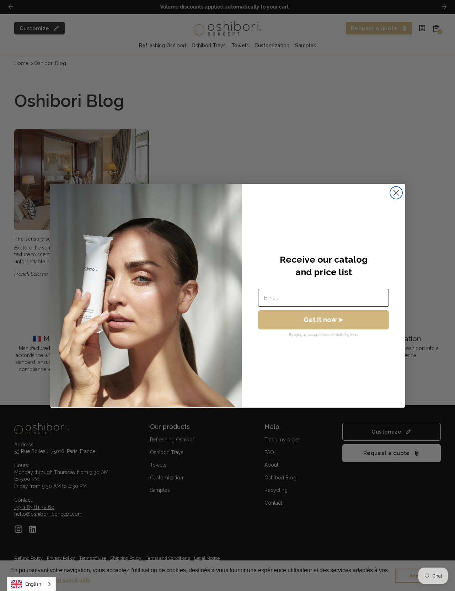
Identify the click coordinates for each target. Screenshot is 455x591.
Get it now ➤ (323, 319)
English (33, 584)
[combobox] (31, 584)
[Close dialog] (396, 193)
